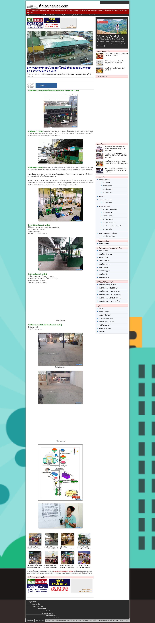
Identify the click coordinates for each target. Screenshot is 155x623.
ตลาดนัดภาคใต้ (107, 229)
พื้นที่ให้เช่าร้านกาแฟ (105, 254)
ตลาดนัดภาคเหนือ (107, 219)
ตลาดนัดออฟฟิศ (107, 202)
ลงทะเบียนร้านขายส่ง (54, 618)
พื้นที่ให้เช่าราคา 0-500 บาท (107, 284)
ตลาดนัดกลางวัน (107, 186)
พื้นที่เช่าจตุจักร (103, 267)
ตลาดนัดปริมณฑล (107, 212)
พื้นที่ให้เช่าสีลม (103, 274)
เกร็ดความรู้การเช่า (105, 328)
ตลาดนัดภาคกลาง (107, 216)
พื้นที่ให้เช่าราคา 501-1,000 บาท (108, 288)
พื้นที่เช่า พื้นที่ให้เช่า (105, 315)
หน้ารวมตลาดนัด (104, 180)
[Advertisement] (60, 303)
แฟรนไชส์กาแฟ (104, 244)
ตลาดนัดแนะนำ (102, 144)
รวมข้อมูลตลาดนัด (104, 312)
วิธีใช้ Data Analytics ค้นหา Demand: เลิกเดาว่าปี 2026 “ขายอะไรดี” (116, 62)
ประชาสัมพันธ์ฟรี (90, 15)
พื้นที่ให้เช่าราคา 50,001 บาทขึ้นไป (109, 301)
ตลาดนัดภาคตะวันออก (109, 222)
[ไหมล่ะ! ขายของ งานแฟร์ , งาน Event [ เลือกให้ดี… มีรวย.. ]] (100, 58)
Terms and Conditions (105, 620)
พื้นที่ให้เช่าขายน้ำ (104, 264)
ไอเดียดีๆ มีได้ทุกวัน (64, 15)
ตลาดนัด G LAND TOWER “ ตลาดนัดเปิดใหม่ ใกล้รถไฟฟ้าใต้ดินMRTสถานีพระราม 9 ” (116, 155)
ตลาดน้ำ (101, 196)
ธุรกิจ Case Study (38, 606)
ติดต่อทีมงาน (30, 620)
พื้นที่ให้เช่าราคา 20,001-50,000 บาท (110, 298)
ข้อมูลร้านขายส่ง (42, 609)
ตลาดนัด (36, 15)
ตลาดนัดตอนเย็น (107, 189)
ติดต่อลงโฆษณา (40, 620)
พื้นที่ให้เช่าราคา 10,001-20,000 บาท (110, 294)
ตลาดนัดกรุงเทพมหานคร (109, 209)
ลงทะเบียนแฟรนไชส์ (45, 611)
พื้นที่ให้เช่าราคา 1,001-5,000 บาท (109, 291)
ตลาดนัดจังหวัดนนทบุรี (81, 74)
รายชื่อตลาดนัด (36, 604)
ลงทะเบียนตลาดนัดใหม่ (47, 613)
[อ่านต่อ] (102, 46)
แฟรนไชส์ (44, 15)
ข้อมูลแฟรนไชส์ (32, 602)
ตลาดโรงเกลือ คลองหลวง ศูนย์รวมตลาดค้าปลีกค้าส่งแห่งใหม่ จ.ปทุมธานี (116, 162)
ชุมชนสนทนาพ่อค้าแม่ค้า (107, 322)
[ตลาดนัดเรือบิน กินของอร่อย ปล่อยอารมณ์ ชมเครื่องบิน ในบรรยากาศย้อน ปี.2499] (100, 151)
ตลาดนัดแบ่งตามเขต (108, 236)
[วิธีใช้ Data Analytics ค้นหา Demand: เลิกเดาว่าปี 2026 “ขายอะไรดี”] (100, 65)
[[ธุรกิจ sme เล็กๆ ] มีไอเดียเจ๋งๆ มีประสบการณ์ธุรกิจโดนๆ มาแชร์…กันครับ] (112, 34)
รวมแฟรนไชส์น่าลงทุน (106, 318)
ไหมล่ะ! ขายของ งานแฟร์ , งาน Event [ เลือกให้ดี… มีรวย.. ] (116, 54)
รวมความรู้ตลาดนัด (103, 51)
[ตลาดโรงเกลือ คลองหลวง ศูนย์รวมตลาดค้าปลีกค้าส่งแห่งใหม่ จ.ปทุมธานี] (100, 165)
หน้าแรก (29, 15)
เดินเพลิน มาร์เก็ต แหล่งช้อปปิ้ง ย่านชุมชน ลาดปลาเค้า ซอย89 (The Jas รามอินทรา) (115, 170)
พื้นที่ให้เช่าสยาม (104, 277)
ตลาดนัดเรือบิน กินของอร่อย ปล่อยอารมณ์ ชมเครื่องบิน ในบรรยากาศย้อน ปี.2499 (115, 148)
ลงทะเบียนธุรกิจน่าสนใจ (50, 615)
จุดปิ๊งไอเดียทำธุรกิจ (105, 325)
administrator (52, 74)
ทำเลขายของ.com (64, 620)
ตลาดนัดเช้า (106, 182)
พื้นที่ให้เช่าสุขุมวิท (104, 271)
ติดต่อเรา (102, 332)
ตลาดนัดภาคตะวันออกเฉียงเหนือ (112, 226)
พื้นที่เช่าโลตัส (103, 251)
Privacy (85, 620)
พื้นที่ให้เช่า (53, 15)
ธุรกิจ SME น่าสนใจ (77, 15)
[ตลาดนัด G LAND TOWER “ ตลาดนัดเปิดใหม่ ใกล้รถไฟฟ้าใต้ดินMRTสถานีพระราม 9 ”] (100, 158)
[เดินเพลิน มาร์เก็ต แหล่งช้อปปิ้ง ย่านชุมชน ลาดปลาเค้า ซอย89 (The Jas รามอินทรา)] (100, 173)
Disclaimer (115, 620)
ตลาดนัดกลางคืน (69, 74)
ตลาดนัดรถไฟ (103, 257)
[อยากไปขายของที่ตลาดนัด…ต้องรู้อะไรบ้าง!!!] (100, 72)
